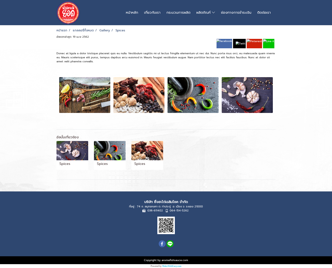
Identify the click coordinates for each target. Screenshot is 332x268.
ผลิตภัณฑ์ (204, 12)
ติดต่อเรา (264, 12)
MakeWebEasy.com (171, 266)
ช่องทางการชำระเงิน (236, 12)
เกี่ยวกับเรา (152, 12)
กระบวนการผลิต (178, 12)
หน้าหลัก (132, 12)
